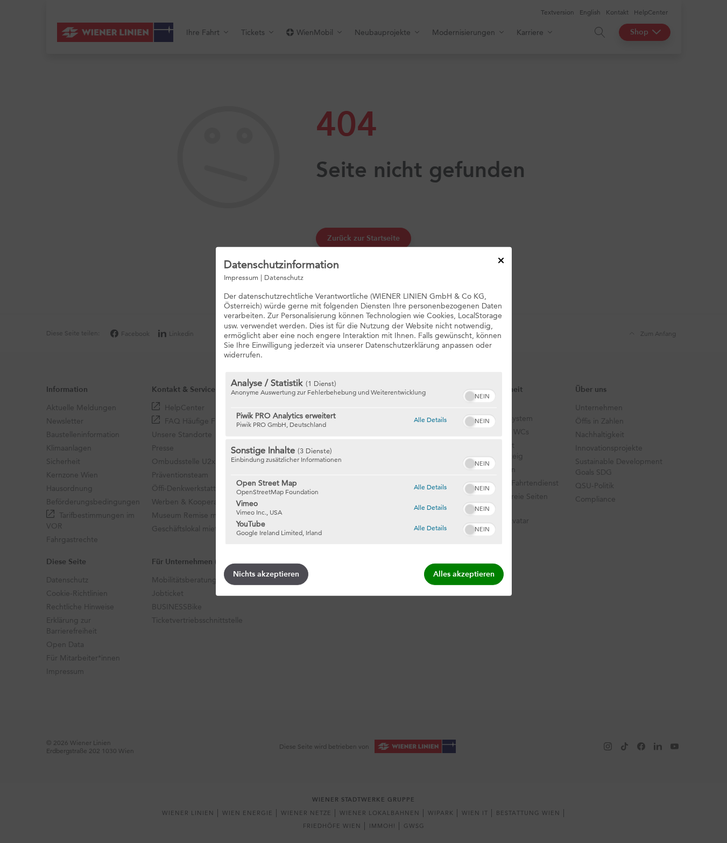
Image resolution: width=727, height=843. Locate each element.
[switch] (479, 394)
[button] (470, 396)
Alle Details (430, 419)
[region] (364, 458)
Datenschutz (283, 277)
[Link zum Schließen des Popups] (501, 260)
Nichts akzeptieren (266, 574)
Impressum (241, 277)
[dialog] (364, 421)
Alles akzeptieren (464, 574)
